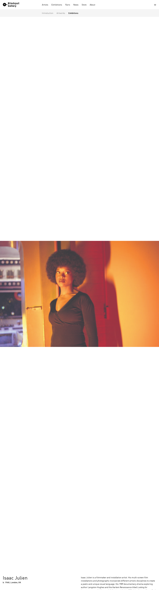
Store (84, 4)
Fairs (67, 4)
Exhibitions (56, 4)
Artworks (61, 13)
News (75, 4)
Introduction (47, 13)
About (92, 4)
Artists (45, 4)
